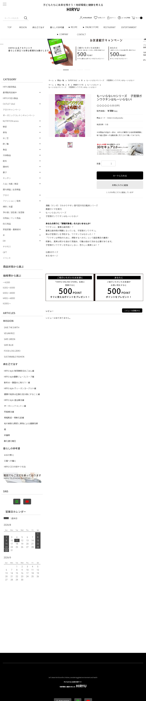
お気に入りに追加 (120, 185)
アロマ (6, 195)
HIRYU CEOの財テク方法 (15, 466)
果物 (5, 132)
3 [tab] (73, 70)
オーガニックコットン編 (15, 405)
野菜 (5, 126)
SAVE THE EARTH (11, 327)
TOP (10, 27)
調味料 (6, 166)
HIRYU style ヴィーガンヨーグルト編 (20, 388)
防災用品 (7, 223)
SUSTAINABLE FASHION (14, 356)
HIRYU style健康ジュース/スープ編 (19, 376)
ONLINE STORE (93, 27)
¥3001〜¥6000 (9, 292)
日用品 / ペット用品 (12, 218)
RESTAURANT (110, 27)
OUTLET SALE (9, 103)
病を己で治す (38, 27)
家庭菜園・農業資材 (12, 229)
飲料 (5, 160)
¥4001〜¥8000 (9, 298)
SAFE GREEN (9, 339)
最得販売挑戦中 (10, 92)
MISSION (23, 27)
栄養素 (7, 435)
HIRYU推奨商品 (9, 86)
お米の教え (9, 454)
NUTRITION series (11, 121)
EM (4, 240)
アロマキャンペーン (12, 109)
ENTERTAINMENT (130, 27)
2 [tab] (66, 70)
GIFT (5, 252)
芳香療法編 (9, 411)
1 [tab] (59, 70)
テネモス (7, 246)
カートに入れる (120, 175)
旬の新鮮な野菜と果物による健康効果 (21, 423)
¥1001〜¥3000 (9, 287)
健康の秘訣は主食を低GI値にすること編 (22, 394)
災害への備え (10, 460)
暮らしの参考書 (58, 27)
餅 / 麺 (6, 143)
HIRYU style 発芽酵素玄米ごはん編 (19, 370)
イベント (7, 257)
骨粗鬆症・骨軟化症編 (14, 417)
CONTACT (81, 34)
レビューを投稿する (132, 310)
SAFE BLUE (9, 345)
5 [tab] (87, 70)
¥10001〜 (7, 303)
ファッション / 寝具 (12, 200)
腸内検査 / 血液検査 (12, 189)
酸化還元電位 (10, 441)
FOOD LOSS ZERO (12, 350)
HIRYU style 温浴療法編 (14, 400)
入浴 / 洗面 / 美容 (10, 183)
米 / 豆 (6, 138)
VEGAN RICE (9, 333)
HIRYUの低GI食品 (10, 98)
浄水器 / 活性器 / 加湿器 (13, 212)
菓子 (5, 172)
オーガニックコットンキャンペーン (19, 115)
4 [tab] (80, 70)
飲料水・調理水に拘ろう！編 (17, 382)
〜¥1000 (6, 282)
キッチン (7, 178)
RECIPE (75, 27)
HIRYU (73, 684)
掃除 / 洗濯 (8, 206)
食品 (5, 149)
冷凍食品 (7, 155)
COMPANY (66, 34)
